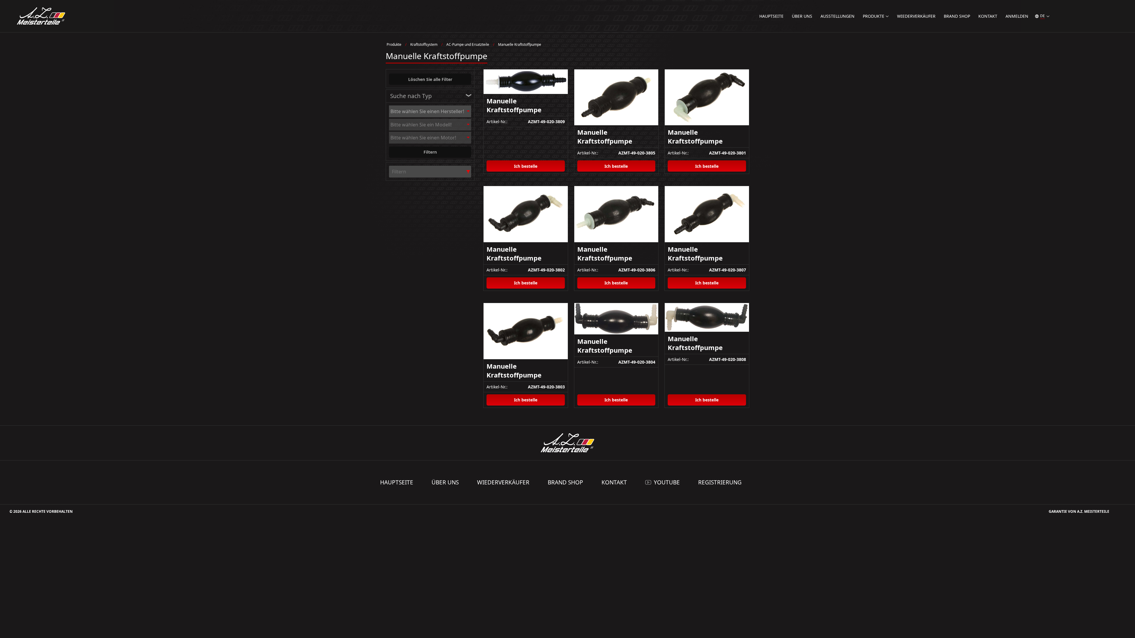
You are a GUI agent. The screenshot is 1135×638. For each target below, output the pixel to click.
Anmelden (1017, 16)
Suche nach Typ (411, 96)
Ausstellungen (838, 16)
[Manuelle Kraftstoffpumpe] (526, 81)
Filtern (430, 152)
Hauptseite (771, 16)
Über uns (802, 16)
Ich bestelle (525, 166)
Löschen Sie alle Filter (430, 79)
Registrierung (720, 482)
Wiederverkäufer (916, 16)
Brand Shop (957, 16)
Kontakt (987, 16)
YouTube (667, 482)
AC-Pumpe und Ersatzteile (467, 44)
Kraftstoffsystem (423, 44)
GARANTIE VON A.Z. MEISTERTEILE (1079, 511)
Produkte (394, 44)
